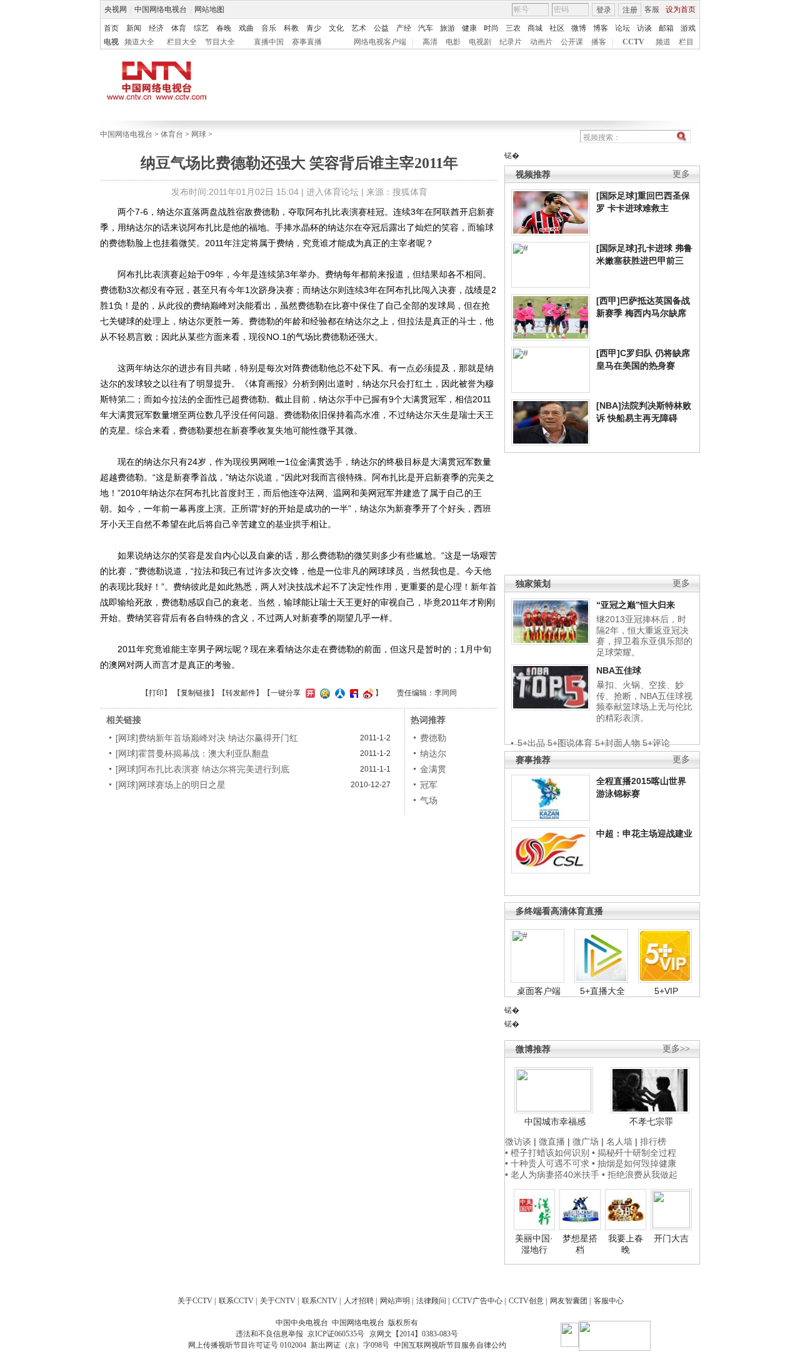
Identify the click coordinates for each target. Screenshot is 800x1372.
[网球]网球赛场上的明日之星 (171, 785)
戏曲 (246, 28)
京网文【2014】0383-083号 (413, 1334)
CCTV (633, 41)
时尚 (491, 28)
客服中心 (609, 1300)
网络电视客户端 (380, 41)
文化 (336, 28)
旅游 (447, 28)
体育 (178, 28)
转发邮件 (241, 692)
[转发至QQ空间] (323, 692)
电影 (453, 41)
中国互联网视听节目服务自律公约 (450, 1345)
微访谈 (518, 1141)
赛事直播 (307, 41)
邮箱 (666, 28)
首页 (111, 28)
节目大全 (220, 41)
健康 (469, 28)
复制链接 (196, 692)
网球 (198, 134)
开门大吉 (671, 1238)
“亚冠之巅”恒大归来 (635, 605)
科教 (291, 28)
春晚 (223, 28)
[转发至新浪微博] (366, 692)
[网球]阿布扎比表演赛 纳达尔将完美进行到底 (202, 769)
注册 (630, 10)
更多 (681, 174)
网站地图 (209, 9)
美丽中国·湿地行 (534, 1244)
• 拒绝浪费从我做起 (640, 1175)
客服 (651, 9)
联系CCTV (236, 1300)
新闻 (133, 28)
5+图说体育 (570, 743)
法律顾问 (431, 1300)
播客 (598, 41)
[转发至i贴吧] (352, 692)
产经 (403, 28)
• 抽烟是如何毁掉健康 (634, 1163)
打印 (156, 692)
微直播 (552, 1141)
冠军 (429, 785)
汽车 (425, 28)
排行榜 (653, 1141)
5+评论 (656, 743)
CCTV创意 (526, 1300)
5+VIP (666, 991)
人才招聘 (359, 1300)
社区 (556, 28)
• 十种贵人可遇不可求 (548, 1163)
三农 (513, 28)
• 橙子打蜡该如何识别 (547, 1153)
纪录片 (510, 41)
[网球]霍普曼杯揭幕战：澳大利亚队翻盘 (192, 753)
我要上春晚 (625, 1244)
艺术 (358, 28)
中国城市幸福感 (555, 1121)
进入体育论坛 (332, 192)
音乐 (268, 28)
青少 (313, 28)
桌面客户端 (539, 991)
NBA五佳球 (618, 670)
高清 (430, 41)
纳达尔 (433, 753)
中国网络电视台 (160, 9)
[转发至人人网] (338, 692)
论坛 (622, 28)
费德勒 (433, 738)
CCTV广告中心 (477, 1300)
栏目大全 (182, 41)
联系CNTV (320, 1300)
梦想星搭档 (580, 1244)
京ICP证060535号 (336, 1334)
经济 (156, 28)
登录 (603, 10)
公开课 (572, 41)
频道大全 (139, 41)
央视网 (115, 9)
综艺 (201, 28)
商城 (535, 28)
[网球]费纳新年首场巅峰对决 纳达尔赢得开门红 (207, 738)
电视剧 (480, 41)
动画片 (541, 41)
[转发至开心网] (308, 692)
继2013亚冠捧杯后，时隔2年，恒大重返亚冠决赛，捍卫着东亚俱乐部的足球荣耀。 (644, 635)
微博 (578, 28)
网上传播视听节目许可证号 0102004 (247, 1345)
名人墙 (619, 1141)
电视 (111, 41)
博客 (600, 28)
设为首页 (681, 9)
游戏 (688, 28)
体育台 (172, 134)
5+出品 (531, 743)
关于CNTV (278, 1300)
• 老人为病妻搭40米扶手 (552, 1175)
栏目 (686, 41)
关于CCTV (195, 1300)
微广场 (585, 1141)
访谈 (644, 28)
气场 (429, 800)
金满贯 (433, 769)
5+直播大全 (602, 991)
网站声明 (395, 1300)
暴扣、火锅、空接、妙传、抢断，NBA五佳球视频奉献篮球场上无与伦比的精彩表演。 (644, 701)
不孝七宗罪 (651, 1121)
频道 (663, 41)
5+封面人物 (617, 743)
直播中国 (269, 41)
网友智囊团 (569, 1300)
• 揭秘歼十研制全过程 (634, 1153)
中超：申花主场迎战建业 (644, 833)
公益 (381, 28)
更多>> (676, 1048)
